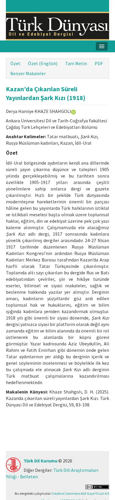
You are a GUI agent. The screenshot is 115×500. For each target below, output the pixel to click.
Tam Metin (76, 63)
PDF (99, 63)
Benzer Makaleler (28, 73)
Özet (15, 63)
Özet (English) (43, 63)
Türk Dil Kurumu (41, 461)
